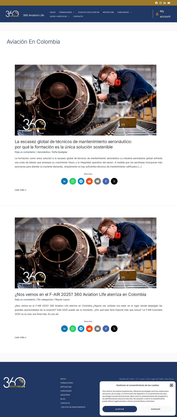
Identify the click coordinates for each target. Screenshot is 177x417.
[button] (171, 385)
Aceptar (119, 409)
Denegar (155, 409)
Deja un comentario (25, 152)
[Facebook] (156, 3)
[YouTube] (169, 3)
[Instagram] (160, 3)
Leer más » (20, 189)
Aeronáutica (43, 152)
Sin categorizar (45, 299)
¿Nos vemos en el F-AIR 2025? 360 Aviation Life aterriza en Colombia (80, 294)
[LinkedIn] (164, 3)
